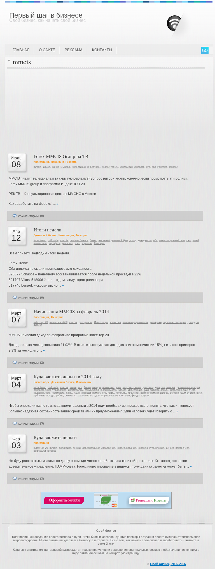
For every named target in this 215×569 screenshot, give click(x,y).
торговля (87, 243)
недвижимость (42, 392)
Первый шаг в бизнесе (46, 15)
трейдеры (193, 322)
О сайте (47, 50)
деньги (77, 448)
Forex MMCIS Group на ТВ (61, 156)
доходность (145, 240)
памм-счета (40, 243)
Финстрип (82, 235)
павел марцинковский (135, 322)
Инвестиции (41, 162)
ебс (155, 240)
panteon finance (79, 240)
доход (46, 167)
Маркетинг (57, 162)
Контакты (102, 50)
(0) (42, 215)
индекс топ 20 (110, 167)
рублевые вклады (44, 395)
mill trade (53, 240)
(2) (42, 362)
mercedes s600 (58, 322)
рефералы (40, 450)
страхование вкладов (87, 395)
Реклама (74, 50)
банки (87, 387)
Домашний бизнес (45, 235)
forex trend (40, 240)
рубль (59, 395)
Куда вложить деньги (55, 437)
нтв (148, 167)
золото (122, 390)
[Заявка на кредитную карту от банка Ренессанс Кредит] (106, 507)
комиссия (115, 322)
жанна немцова (61, 167)
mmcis (37, 167)
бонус (93, 240)
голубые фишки (132, 387)
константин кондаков (132, 167)
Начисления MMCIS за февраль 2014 (71, 311)
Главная (21, 50)
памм (69, 392)
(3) (42, 423)
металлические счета (182, 390)
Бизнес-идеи (42, 382)
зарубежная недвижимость (101, 390)
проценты (133, 392)
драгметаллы (75, 390)
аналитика (65, 448)
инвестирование (126, 448)
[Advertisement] (106, 111)
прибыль (121, 392)
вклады (96, 387)
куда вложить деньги (156, 390)
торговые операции (174, 322)
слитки (69, 395)
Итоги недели (47, 229)
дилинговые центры (188, 387)
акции (73, 387)
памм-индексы (82, 392)
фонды (135, 395)
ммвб (196, 240)
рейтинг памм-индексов (154, 392)
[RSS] (183, 22)
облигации (58, 392)
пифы (111, 392)
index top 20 (41, 322)
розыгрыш (156, 322)
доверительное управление (50, 390)
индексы (143, 448)
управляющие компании (115, 395)
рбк (154, 167)
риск (199, 392)
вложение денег (111, 387)
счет (77, 243)
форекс (173, 167)
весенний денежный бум (113, 240)
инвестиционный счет (172, 240)
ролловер (67, 243)
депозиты (147, 387)
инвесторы (93, 167)
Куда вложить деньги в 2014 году (68, 376)
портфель (54, 243)
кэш (188, 240)
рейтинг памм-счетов (182, 392)
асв (80, 387)
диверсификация (165, 387)
